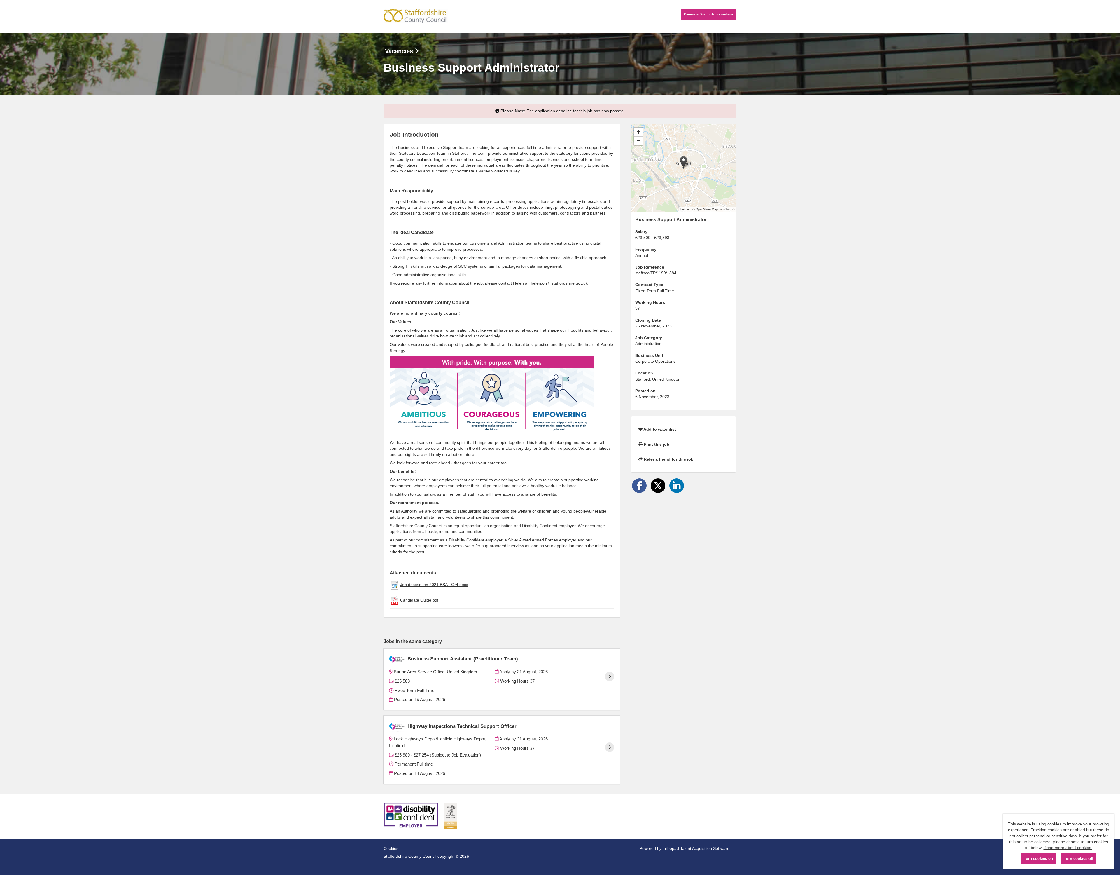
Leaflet (685, 209)
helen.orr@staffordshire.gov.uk (559, 283)
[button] (683, 162)
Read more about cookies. (1068, 847)
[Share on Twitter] (658, 485)
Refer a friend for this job (668, 459)
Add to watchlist (659, 429)
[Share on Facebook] (639, 485)
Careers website (708, 14)
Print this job (656, 444)
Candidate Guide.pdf (419, 600)
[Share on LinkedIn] (676, 485)
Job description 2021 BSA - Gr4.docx (434, 584)
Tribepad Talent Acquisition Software (696, 848)
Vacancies (400, 51)
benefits (548, 494)
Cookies (391, 848)
